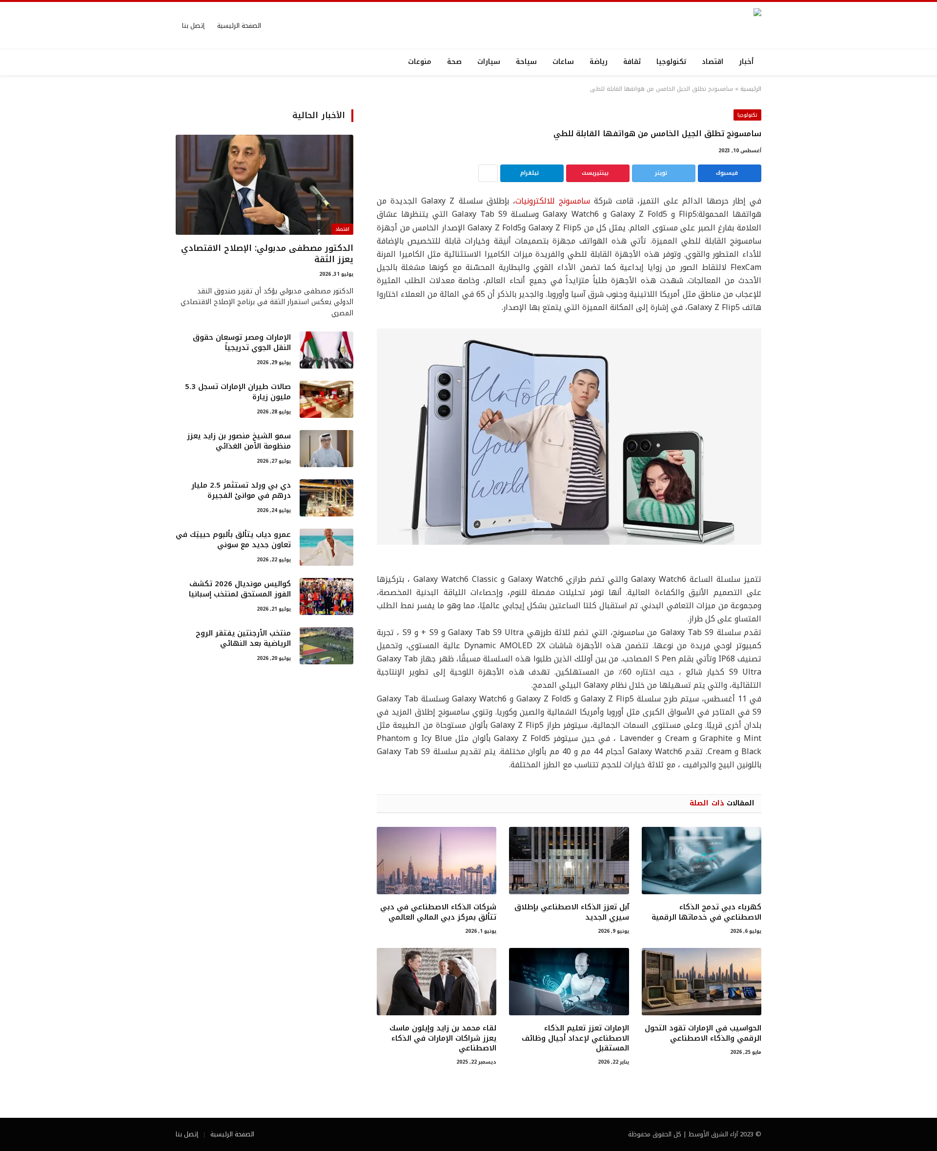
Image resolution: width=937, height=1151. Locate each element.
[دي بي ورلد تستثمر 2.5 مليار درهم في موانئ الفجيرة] (326, 497)
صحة (454, 61)
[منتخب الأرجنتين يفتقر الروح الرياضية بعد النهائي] (326, 645)
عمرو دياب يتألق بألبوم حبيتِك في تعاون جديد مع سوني (233, 540)
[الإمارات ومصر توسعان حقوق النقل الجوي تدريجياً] (326, 350)
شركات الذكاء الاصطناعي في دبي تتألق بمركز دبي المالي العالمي (438, 912)
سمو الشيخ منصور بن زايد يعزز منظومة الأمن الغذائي (239, 441)
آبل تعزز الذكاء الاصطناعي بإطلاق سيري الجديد (571, 912)
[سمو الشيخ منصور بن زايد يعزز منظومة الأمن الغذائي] (326, 448)
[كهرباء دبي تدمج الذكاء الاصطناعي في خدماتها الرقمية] (701, 860)
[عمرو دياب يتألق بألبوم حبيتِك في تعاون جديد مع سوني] (326, 547)
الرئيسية (750, 88)
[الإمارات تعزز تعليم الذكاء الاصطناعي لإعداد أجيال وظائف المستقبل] (569, 981)
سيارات (488, 61)
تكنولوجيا (671, 61)
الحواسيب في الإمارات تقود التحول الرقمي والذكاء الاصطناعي (703, 1033)
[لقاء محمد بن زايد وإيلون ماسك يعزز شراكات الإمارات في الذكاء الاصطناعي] (436, 981)
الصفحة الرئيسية (239, 26)
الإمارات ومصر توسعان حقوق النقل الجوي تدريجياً (242, 342)
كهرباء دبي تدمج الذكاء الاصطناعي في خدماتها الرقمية (706, 912)
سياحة (526, 61)
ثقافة (632, 61)
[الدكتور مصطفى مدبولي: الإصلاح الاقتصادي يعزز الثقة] (264, 185)
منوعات (419, 61)
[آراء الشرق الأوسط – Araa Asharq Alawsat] (685, 25)
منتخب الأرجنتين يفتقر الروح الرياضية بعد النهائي (243, 638)
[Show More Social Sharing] (488, 173)
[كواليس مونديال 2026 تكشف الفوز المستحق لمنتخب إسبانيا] (326, 596)
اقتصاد (712, 61)
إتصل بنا (193, 26)
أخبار (746, 61)
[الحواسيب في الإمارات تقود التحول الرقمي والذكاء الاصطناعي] (701, 981)
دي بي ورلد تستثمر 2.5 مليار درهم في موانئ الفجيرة (241, 490)
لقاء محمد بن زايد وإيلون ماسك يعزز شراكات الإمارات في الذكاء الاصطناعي (442, 1038)
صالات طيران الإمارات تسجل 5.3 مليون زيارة (238, 392)
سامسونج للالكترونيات (552, 200)
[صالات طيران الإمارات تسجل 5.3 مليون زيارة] (326, 399)
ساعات (563, 61)
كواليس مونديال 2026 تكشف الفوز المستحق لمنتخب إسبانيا (240, 589)
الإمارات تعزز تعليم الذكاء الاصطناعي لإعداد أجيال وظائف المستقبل (575, 1038)
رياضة (599, 61)
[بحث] (177, 62)
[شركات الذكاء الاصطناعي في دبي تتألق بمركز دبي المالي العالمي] (436, 860)
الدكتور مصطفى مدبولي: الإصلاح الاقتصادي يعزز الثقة (267, 254)
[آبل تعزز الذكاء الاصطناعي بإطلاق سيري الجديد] (569, 860)
